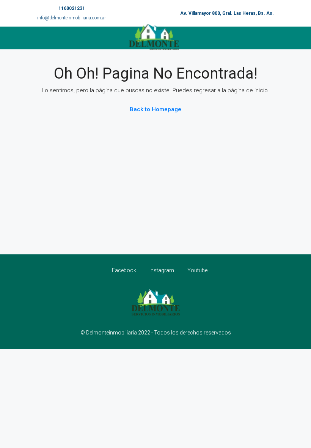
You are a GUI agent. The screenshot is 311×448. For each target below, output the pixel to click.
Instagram (161, 270)
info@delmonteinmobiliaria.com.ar (71, 18)
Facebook (124, 270)
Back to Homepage (155, 109)
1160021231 (71, 8)
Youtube (196, 270)
